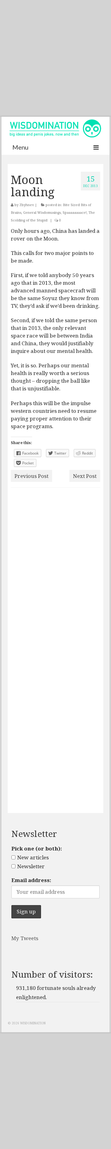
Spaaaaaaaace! (75, 212)
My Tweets (24, 938)
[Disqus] (55, 572)
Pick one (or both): (36, 848)
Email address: (31, 880)
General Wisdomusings (42, 212)
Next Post (85, 475)
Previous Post (31, 475)
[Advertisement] (55, 58)
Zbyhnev (26, 204)
